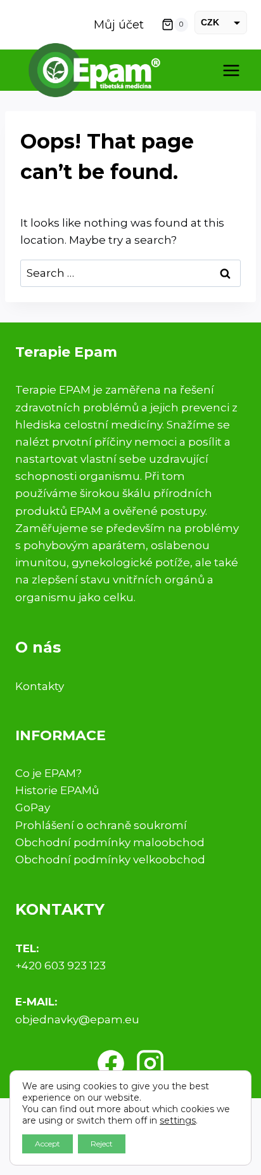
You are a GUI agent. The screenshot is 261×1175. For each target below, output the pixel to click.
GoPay (32, 807)
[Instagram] (150, 1063)
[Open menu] (231, 70)
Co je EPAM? (48, 773)
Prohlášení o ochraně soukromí (101, 825)
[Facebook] (111, 1063)
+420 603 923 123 (60, 965)
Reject (102, 1143)
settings (178, 1120)
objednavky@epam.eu (77, 1019)
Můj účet (119, 25)
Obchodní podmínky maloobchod (110, 842)
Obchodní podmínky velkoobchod (110, 859)
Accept (47, 1143)
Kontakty (39, 686)
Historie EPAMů (57, 790)
